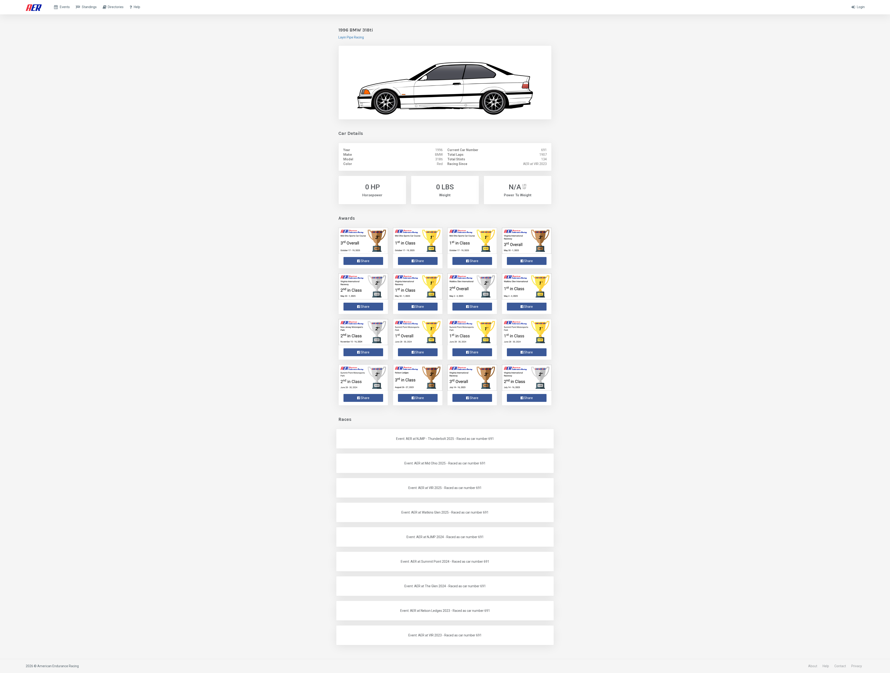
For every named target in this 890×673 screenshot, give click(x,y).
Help (826, 666)
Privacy (856, 666)
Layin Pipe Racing (351, 37)
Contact (840, 666)
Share (364, 261)
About (812, 666)
